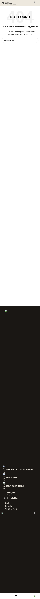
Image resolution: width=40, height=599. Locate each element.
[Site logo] (9, 3)
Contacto (8, 505)
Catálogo (8, 503)
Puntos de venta (11, 508)
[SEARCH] (36, 40)
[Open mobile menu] (37, 3)
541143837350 (11, 477)
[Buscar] (30, 3)
